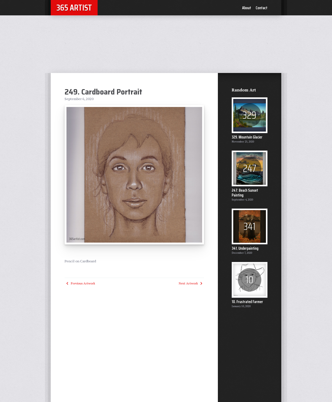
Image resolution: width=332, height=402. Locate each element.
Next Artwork (188, 283)
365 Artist (74, 7)
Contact (261, 7)
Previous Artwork (83, 283)
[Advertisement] (166, 44)
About (246, 7)
